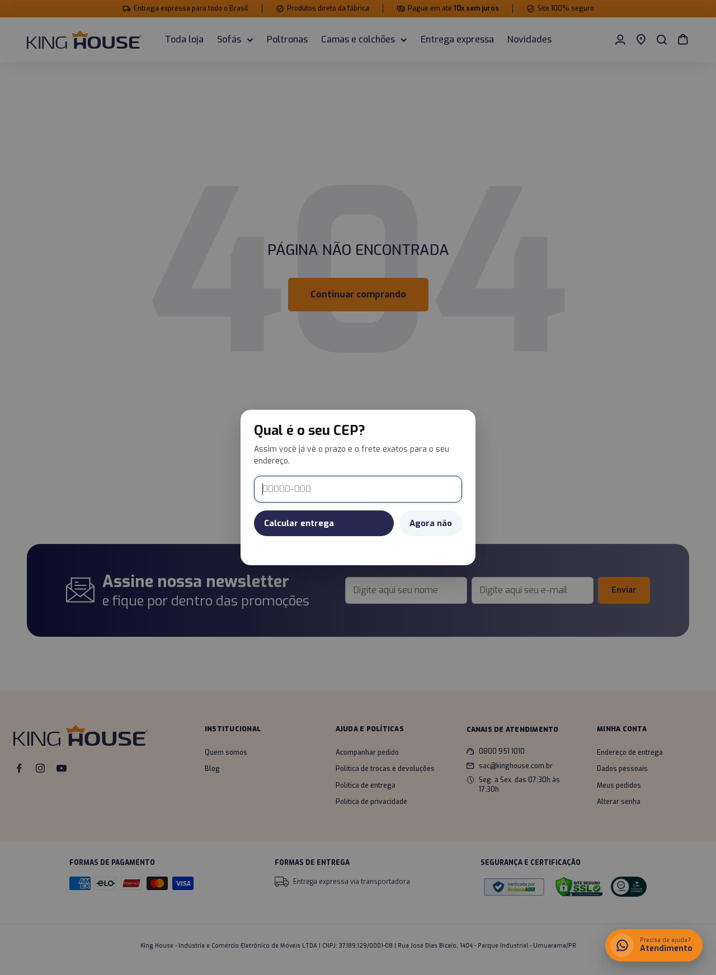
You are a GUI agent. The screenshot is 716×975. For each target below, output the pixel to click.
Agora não (430, 523)
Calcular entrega (299, 523)
